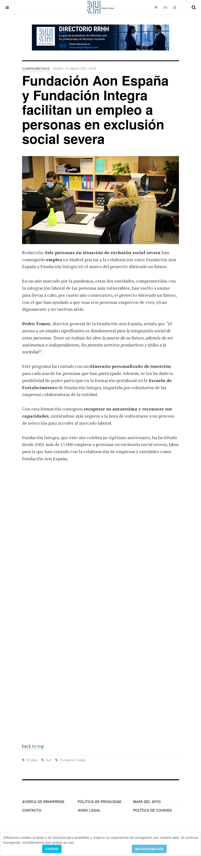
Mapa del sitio (147, 801)
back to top (33, 746)
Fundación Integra (72, 759)
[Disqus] (100, 538)
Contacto (31, 810)
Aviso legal (89, 810)
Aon (49, 759)
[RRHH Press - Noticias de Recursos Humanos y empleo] (100, 7)
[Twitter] (156, 7)
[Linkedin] (165, 7)
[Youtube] (174, 7)
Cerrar (51, 849)
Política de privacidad (99, 801)
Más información (149, 849)
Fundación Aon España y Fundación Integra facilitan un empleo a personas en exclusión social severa (95, 109)
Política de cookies (152, 810)
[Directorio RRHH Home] (100, 37)
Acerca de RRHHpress (43, 801)
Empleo (32, 759)
